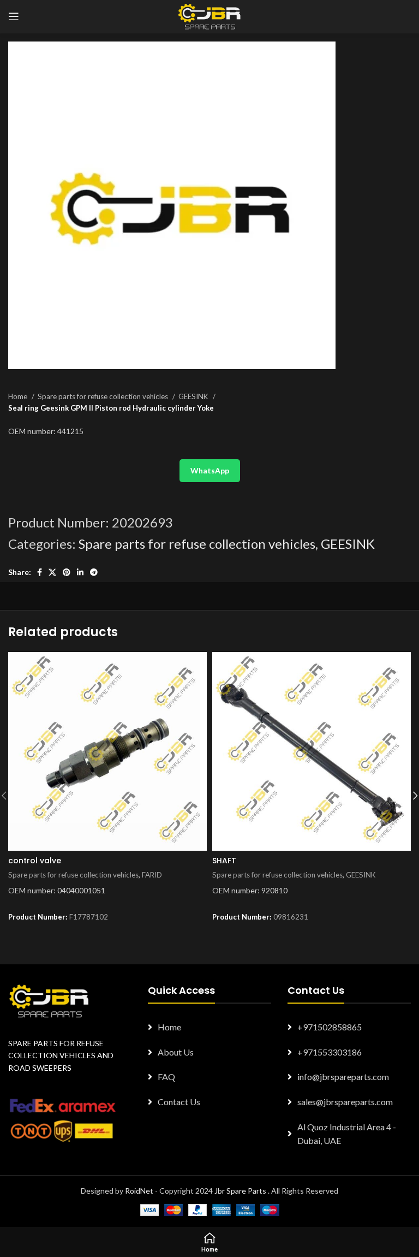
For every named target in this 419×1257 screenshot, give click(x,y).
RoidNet (139, 1190)
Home (18, 396)
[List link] (209, 1027)
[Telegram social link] (94, 572)
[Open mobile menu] (14, 16)
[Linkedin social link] (80, 572)
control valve (34, 860)
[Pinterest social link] (66, 572)
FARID (152, 874)
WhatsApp (209, 470)
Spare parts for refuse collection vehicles (104, 396)
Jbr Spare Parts (240, 1190)
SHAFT (224, 860)
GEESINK (194, 396)
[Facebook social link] (39, 572)
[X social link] (52, 572)
